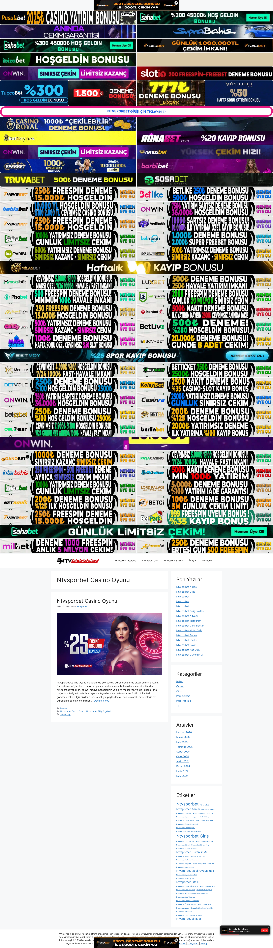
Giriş (179, 691)
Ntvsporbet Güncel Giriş (200, 845)
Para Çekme (183, 696)
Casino (63, 708)
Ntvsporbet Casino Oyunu (87, 601)
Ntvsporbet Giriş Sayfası (190, 611)
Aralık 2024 (182, 761)
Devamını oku (101, 700)
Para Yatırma (183, 700)
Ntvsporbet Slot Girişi (207, 886)
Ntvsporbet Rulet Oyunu (185, 879)
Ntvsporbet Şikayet (173, 560)
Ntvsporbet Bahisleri (183, 813)
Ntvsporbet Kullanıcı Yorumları (187, 860)
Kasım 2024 (183, 766)
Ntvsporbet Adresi (186, 586)
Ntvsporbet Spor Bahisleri (185, 890)
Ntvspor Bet (204, 805)
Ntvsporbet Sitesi (187, 882)
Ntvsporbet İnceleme (125, 560)
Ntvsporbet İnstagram (188, 620)
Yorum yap (65, 714)
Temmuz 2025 (184, 746)
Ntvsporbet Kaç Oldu (188, 649)
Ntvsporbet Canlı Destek (190, 625)
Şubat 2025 (183, 751)
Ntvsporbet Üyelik (186, 640)
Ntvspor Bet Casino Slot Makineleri (188, 831)
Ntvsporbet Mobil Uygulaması (195, 870)
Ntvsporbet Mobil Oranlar (185, 867)
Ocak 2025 (182, 756)
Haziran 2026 (184, 732)
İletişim (192, 560)
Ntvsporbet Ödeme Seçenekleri (187, 901)
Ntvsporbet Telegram (204, 890)
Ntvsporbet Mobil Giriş (189, 630)
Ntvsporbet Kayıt (186, 645)
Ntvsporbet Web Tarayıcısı (186, 897)
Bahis (179, 681)
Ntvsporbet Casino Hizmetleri (187, 824)
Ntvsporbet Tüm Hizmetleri (198, 893)
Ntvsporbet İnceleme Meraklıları (202, 908)
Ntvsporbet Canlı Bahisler (200, 817)
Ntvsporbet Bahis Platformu (203, 813)
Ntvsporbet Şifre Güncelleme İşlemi (189, 915)
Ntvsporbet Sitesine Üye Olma (187, 886)
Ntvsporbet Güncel (183, 845)
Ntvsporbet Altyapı (187, 616)
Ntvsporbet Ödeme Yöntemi (186, 904)
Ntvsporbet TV (181, 893)
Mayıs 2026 (183, 737)
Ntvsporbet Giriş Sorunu (204, 841)
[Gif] (136, 268)
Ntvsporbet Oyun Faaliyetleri (186, 875)
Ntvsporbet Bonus (186, 635)
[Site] (68, 194)
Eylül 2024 (182, 775)
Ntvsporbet (207, 560)
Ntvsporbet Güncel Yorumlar (186, 848)
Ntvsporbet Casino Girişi (205, 820)
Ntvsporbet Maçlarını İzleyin (186, 864)
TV (178, 705)
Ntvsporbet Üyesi (182, 908)
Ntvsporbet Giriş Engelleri (98, 711)
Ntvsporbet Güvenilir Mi (189, 654)
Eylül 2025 (182, 742)
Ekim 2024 (182, 771)
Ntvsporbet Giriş (150, 560)
